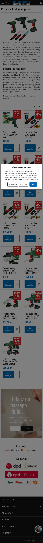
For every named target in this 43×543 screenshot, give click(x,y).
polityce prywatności (31, 179)
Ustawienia (13, 184)
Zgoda (33, 184)
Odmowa (23, 184)
